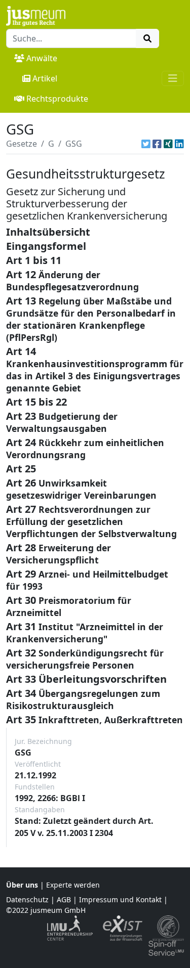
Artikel (44, 78)
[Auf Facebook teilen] (157, 144)
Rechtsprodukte (57, 98)
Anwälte (41, 58)
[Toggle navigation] (173, 78)
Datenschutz (27, 899)
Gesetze (21, 143)
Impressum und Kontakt (120, 899)
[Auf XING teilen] (168, 144)
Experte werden (73, 885)
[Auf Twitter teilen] (145, 144)
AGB (64, 899)
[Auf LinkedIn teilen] (179, 144)
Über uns (22, 885)
